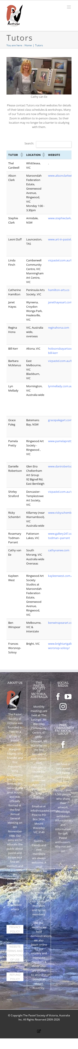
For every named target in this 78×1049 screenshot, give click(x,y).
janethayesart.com (60, 302)
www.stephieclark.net (62, 218)
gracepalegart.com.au (62, 420)
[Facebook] (58, 696)
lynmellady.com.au (60, 386)
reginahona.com (58, 327)
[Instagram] (63, 706)
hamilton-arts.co (58, 290)
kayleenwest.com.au (61, 576)
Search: (29, 143)
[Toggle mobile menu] (69, 7)
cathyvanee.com (58, 550)
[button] (21, 154)
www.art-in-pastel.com (62, 239)
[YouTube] (68, 696)
